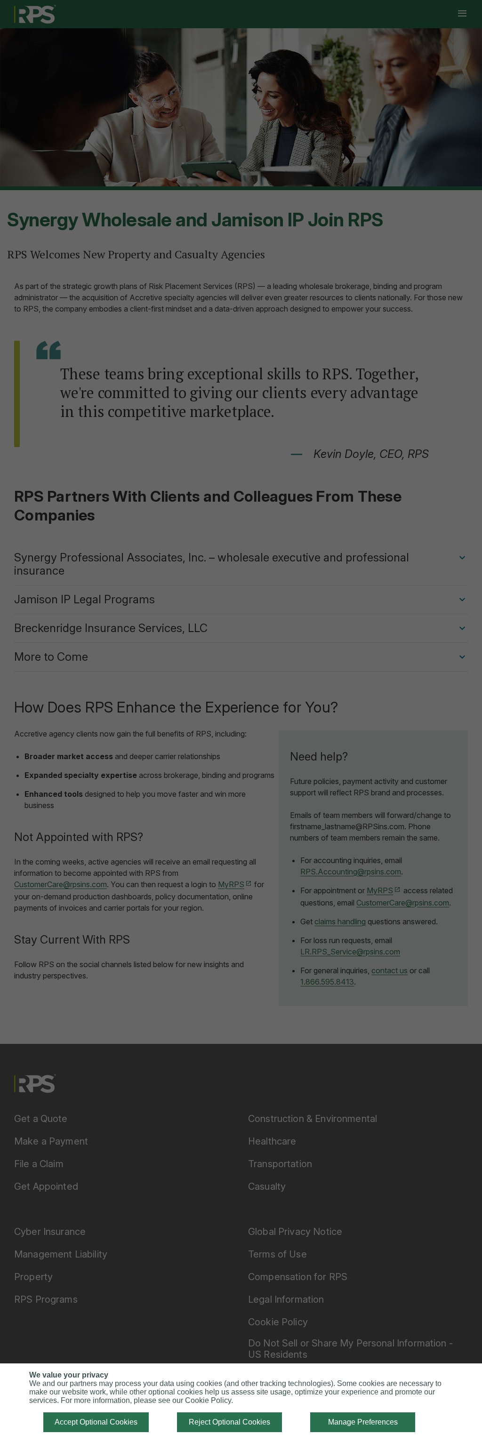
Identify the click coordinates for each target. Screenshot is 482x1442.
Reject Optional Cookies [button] (229, 1422)
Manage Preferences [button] (363, 1422)
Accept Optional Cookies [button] (96, 1422)
